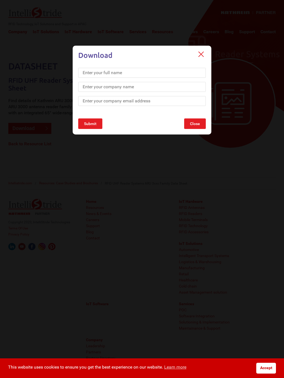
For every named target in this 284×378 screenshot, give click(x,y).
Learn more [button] (175, 367)
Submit (90, 123)
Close (195, 123)
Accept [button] (266, 368)
